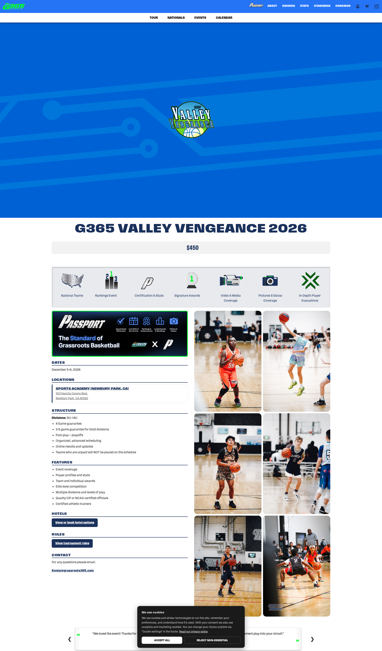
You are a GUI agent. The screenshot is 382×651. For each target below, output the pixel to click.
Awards (288, 5)
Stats (304, 5)
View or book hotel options (74, 522)
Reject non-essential (212, 640)
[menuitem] (256, 6)
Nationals (176, 17)
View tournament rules (72, 543)
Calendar (224, 17)
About (272, 5)
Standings (322, 5)
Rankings (343, 5)
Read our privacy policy (193, 631)
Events (200, 17)
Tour (154, 17)
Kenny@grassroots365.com (73, 570)
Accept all (162, 640)
